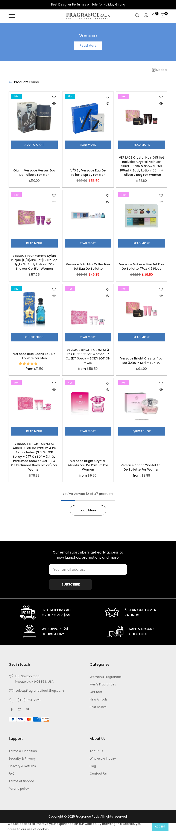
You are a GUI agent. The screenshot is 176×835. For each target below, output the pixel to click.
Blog (93, 766)
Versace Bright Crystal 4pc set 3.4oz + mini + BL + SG (141, 360)
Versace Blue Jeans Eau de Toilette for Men (34, 356)
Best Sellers (98, 707)
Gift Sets (96, 692)
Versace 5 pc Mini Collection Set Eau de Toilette (88, 266)
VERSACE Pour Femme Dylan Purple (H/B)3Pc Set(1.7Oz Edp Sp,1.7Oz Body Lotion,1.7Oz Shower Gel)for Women (34, 262)
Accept (160, 826)
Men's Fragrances (103, 684)
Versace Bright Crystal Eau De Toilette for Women (141, 467)
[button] (28, 363)
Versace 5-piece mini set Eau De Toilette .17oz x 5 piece (141, 266)
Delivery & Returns (22, 766)
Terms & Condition (23, 751)
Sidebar (161, 70)
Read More (88, 45)
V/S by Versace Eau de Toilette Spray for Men (88, 172)
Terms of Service (21, 781)
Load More (88, 510)
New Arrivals (98, 699)
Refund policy (19, 788)
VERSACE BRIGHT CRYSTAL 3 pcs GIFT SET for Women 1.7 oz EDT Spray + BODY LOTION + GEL (88, 356)
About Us (96, 751)
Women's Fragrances (105, 677)
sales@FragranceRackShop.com (40, 690)
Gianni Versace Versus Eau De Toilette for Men (34, 172)
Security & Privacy (22, 758)
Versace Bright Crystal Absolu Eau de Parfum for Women (88, 465)
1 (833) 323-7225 (28, 700)
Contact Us (98, 773)
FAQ (12, 773)
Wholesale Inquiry (103, 758)
